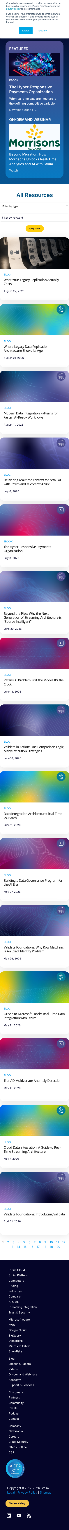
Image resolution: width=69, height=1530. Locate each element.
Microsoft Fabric (19, 1346)
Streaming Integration (23, 1307)
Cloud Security (18, 1442)
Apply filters (34, 228)
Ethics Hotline (18, 1447)
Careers (14, 1436)
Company (15, 1426)
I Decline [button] (42, 30)
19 (51, 1247)
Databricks (16, 1340)
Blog (12, 1358)
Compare (15, 1296)
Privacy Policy (27, 1492)
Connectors (16, 1280)
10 (51, 1242)
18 (44, 1247)
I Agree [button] (25, 30)
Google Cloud (17, 1330)
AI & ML (14, 1302)
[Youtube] (19, 1515)
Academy (15, 1380)
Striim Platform (18, 1275)
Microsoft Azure (19, 1319)
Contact (14, 1418)
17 (38, 1247)
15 (25, 1247)
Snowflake (15, 1351)
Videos (13, 1369)
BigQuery (15, 1335)
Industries (15, 1291)
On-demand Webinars (23, 1374)
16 (31, 1247)
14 (18, 1247)
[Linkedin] (9, 1515)
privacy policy (13, 8)
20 (58, 1247)
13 (11, 1247)
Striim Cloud (17, 1270)
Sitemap (45, 1492)
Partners (14, 1397)
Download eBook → (23, 110)
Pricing (13, 1286)
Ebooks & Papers (20, 1364)
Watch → (15, 170)
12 (64, 1242)
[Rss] (29, 1515)
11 (57, 1242)
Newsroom (16, 1431)
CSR (11, 1452)
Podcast (14, 1413)
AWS (12, 1325)
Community (16, 1403)
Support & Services (21, 1385)
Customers (16, 1392)
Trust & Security (19, 1312)
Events (13, 1408)
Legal (11, 1492)
